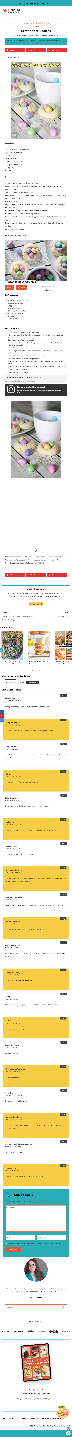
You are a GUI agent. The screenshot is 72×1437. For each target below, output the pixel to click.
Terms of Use (35, 1418)
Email (40, 1237)
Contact (18, 1418)
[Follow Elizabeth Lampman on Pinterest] (41, 604)
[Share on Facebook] (2, 712)
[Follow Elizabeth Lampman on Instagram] (38, 604)
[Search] (63, 1307)
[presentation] (12, 645)
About (11, 1418)
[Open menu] (68, 10)
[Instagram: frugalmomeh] (11, 389)
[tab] (32, 670)
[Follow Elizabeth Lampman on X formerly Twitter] (34, 604)
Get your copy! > (34, 3)
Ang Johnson (10, 945)
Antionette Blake (13, 870)
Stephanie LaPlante (14, 1069)
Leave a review (33, 682)
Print (9, 287)
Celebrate (36, 26)
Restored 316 (65, 1426)
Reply (64, 696)
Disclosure (25, 1418)
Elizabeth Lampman (21, 35)
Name (9, 1237)
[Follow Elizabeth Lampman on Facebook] (30, 604)
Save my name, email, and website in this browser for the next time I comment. (34, 1243)
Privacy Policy (47, 1418)
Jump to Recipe (13, 57)
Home (5, 1418)
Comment (10, 1208)
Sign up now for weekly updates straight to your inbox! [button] (36, 1399)
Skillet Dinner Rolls (54, 557)
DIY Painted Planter (62, 615)
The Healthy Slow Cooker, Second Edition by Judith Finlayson (17, 616)
